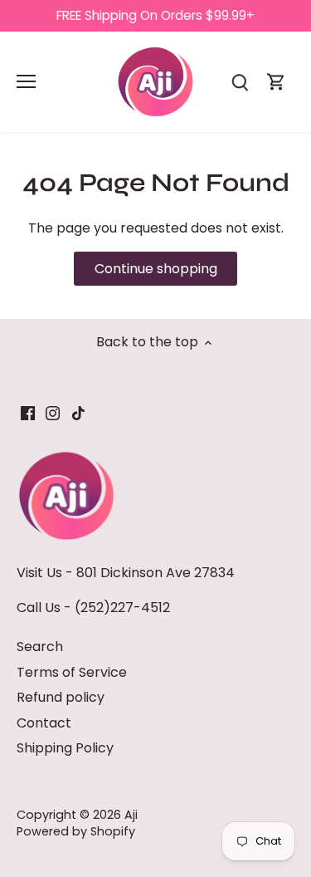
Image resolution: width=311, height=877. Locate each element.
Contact (44, 722)
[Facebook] (28, 413)
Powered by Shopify (76, 831)
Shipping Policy (65, 747)
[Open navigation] (26, 81)
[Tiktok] (78, 413)
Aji (131, 814)
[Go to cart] (276, 82)
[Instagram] (53, 413)
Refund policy (60, 697)
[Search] (239, 82)
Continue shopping (156, 268)
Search (40, 646)
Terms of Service (72, 672)
